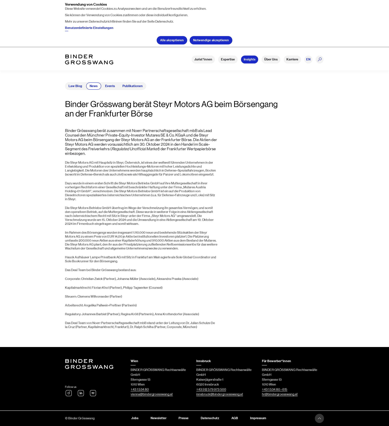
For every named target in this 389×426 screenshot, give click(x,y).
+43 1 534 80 (140, 389)
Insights (249, 59)
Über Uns (271, 59)
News (94, 86)
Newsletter (158, 418)
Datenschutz (164, 21)
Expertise (228, 59)
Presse (183, 418)
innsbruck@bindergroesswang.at (219, 394)
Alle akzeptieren (172, 40)
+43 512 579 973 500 (211, 389)
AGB (234, 418)
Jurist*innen (203, 59)
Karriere (292, 59)
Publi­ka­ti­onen (132, 86)
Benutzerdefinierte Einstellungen (89, 28)
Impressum (258, 418)
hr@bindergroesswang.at (280, 394)
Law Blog (75, 86)
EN (308, 59)
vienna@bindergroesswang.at (152, 394)
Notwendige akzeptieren (211, 40)
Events (110, 86)
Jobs (134, 418)
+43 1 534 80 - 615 (274, 389)
